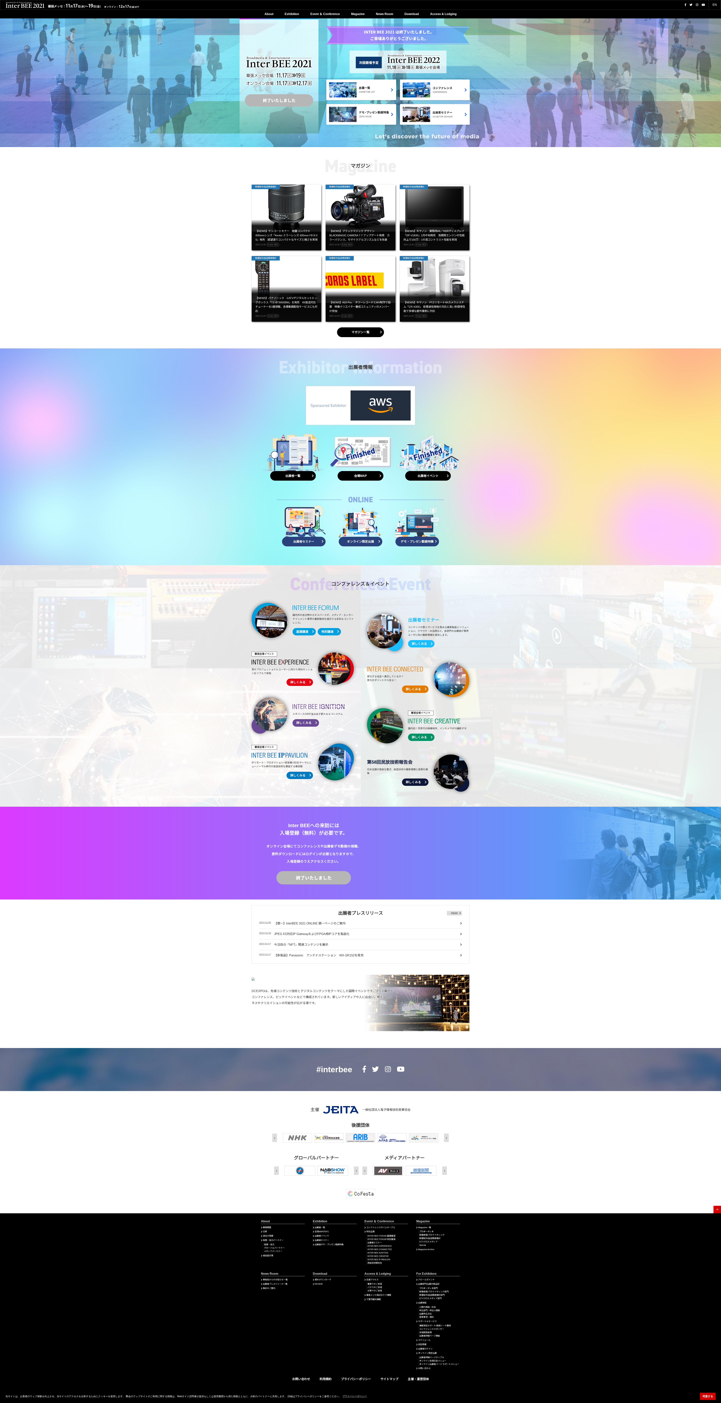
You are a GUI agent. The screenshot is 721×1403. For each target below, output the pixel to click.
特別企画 (370, 1231)
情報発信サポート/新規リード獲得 (435, 1325)
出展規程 (422, 1303)
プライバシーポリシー (356, 1379)
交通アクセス (372, 1279)
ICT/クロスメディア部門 (430, 1298)
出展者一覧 (320, 1227)
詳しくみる (419, 643)
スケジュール (424, 1340)
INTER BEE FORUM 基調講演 (381, 1236)
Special (422, 1245)
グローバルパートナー (274, 1248)
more (454, 913)
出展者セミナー (322, 1240)
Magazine (358, 14)
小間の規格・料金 (427, 1307)
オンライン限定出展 (427, 1353)
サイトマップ (389, 1379)
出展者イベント (322, 1236)
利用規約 (326, 1379)
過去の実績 (268, 1236)
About (269, 14)
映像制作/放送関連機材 (429, 1238)
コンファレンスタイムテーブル (380, 1227)
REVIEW (319, 1284)
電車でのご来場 (374, 1284)
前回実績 (422, 1344)
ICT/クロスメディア (428, 1242)
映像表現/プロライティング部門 (434, 1291)
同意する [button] (708, 1396)
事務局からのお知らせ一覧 (275, 1279)
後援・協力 (269, 1244)
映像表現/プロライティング (431, 1235)
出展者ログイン (425, 1349)
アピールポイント (426, 1279)
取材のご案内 (269, 1288)
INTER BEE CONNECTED (379, 1249)
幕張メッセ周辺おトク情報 (378, 1295)
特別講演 (327, 631)
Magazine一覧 (424, 1227)
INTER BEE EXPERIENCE (379, 1246)
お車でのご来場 (374, 1291)
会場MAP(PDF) (322, 1231)
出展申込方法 (425, 1314)
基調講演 (302, 631)
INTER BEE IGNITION (377, 1253)
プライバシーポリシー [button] (354, 1396)
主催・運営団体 (418, 1379)
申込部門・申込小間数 (429, 1310)
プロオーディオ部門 (428, 1288)
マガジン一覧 (360, 332)
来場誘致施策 (425, 1332)
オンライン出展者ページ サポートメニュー (439, 1364)
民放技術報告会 (374, 1263)
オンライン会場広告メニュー (432, 1361)
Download (411, 14)
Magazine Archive (426, 1249)
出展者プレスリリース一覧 (275, 1284)
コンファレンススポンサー (431, 1329)
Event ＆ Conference (325, 14)
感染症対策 (268, 1255)
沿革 (265, 1231)
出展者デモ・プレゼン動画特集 (329, 1244)
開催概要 (267, 1227)
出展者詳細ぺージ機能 (429, 1336)
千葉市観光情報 (373, 1299)
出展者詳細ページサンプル (431, 1357)
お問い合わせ (424, 1368)
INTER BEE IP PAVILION (378, 1259)
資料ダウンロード (323, 1279)
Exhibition (292, 14)
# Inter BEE (273, 244)
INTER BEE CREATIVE (378, 1256)
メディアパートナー (273, 1251)
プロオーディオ (426, 1231)
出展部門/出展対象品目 (428, 1284)
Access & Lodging (443, 14)
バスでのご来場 (374, 1287)
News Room (384, 14)
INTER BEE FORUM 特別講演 (381, 1239)
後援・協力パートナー (273, 1240)
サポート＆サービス (427, 1321)
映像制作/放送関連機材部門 (432, 1295)
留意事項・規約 (426, 1317)
